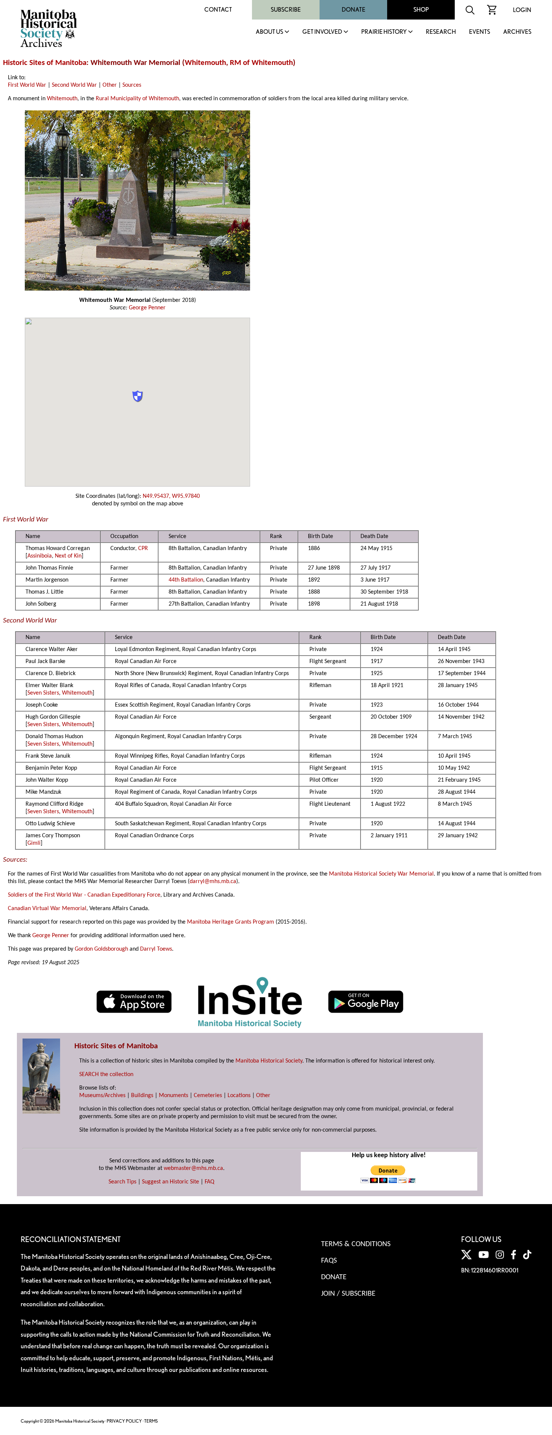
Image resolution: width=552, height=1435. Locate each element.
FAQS (329, 1261)
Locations (239, 1096)
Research (441, 32)
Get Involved (322, 32)
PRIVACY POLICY (124, 1421)
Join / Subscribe (348, 1294)
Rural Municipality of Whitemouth (137, 99)
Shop (421, 9)
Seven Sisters (43, 693)
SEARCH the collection (106, 1075)
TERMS (151, 1421)
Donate (353, 9)
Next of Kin (68, 556)
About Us (269, 32)
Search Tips (122, 1182)
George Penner (147, 308)
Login (522, 10)
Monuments (173, 1096)
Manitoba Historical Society (268, 1061)
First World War (27, 85)
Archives (517, 32)
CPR (143, 549)
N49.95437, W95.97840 (171, 496)
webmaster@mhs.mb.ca (193, 1168)
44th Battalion (186, 580)
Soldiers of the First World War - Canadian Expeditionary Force (84, 895)
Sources (131, 85)
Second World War (74, 85)
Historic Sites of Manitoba (44, 63)
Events (479, 32)
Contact (218, 9)
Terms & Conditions (356, 1244)
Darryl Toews (156, 949)
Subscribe (286, 9)
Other (110, 85)
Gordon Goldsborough (101, 949)
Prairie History (384, 32)
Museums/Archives (102, 1096)
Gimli (34, 843)
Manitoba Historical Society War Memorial (381, 874)
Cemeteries (208, 1096)
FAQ (209, 1182)
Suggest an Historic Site (170, 1182)
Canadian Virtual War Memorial (47, 909)
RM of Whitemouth (261, 63)
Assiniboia (39, 556)
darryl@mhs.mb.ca (213, 882)
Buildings (142, 1096)
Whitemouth (205, 63)
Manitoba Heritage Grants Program (230, 922)
